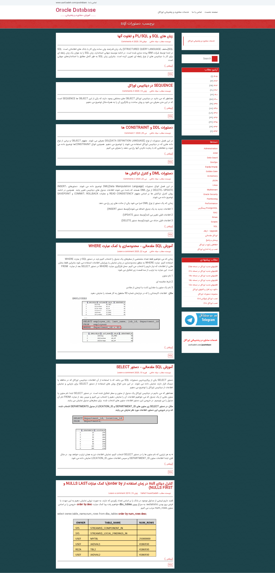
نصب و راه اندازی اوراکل (207, 249)
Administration (211, 148)
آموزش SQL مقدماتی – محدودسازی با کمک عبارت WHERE (131, 246)
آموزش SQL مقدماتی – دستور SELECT (144, 367)
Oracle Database (76, 10)
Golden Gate (212, 171)
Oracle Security (210, 194)
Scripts (214, 222)
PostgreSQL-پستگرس (208, 208)
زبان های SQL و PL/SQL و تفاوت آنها (145, 36)
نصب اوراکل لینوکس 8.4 (208, 298)
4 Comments (127, 41)
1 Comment (129, 133)
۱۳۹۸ (216, 108)
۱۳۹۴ (216, 127)
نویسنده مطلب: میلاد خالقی (160, 41)
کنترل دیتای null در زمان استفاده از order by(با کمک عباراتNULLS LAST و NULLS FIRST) (118, 486)
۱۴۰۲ (216, 90)
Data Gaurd (212, 158)
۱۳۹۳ (215, 131)
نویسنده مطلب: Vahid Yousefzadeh (156, 493)
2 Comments (129, 179)
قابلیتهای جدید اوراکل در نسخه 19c (203, 276)
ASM (215, 153)
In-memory (212, 176)
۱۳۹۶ (216, 117)
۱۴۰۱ (216, 95)
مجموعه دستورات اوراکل (208, 294)
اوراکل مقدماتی (211, 235)
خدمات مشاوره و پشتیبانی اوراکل (173, 12)
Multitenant (212, 190)
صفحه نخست (211, 12)
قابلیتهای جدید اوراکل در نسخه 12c (203, 285)
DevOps (214, 162)
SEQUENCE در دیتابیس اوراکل (150, 86)
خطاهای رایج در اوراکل (208, 245)
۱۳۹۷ (216, 113)
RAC (215, 212)
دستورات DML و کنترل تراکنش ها (149, 173)
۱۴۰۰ (216, 99)
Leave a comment (125, 251)
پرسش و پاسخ (212, 240)
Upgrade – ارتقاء (211, 231)
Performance (211, 203)
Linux (215, 185)
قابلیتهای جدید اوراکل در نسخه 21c (203, 271)
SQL (170, 74)
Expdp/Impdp (211, 167)
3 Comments (128, 91)
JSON (215, 180)
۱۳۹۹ (216, 104)
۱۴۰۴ (216, 81)
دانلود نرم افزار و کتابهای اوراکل (205, 289)
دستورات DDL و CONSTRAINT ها (147, 128)
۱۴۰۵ (216, 76)
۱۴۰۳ (216, 85)
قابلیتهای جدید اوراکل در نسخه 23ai (203, 266)
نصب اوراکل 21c (211, 303)
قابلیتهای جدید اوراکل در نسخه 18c (203, 280)
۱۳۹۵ (215, 122)
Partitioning (212, 199)
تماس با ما (197, 12)
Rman (215, 217)
